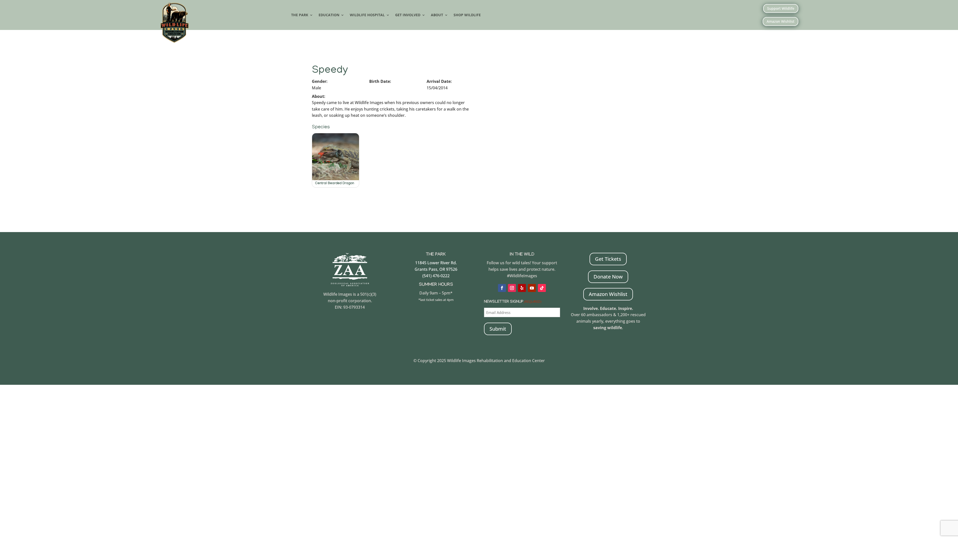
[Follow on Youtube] (532, 288)
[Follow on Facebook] (502, 288)
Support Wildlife (780, 8)
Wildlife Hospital (367, 15)
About (437, 15)
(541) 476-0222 (436, 275)
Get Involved (407, 15)
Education (329, 15)
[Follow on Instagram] (512, 288)
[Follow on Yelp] (522, 288)
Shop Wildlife (467, 15)
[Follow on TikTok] (542, 288)
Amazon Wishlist (780, 21)
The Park (299, 15)
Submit (497, 328)
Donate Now (608, 276)
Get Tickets (608, 259)
